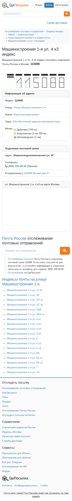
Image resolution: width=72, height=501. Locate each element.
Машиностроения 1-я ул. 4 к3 (24, 328)
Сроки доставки (57, 22)
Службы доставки (12, 440)
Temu (5, 397)
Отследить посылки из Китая (18, 415)
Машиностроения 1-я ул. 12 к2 (24, 290)
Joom (5, 406)
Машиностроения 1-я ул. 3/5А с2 (26, 314)
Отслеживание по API (14, 466)
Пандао (6, 401)
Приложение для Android (16, 457)
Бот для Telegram (12, 462)
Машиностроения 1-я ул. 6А (23, 353)
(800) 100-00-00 (17, 166)
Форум (38, 5)
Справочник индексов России (19, 427)
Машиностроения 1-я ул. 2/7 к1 (25, 299)
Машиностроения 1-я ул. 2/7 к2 (25, 304)
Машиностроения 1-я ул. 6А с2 (25, 362)
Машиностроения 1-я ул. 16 (23, 295)
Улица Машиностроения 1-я (29, 107)
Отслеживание (15, 272)
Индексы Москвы (11, 431)
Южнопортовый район (26, 114)
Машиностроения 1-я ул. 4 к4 (24, 333)
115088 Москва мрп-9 (36, 173)
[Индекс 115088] (35, 80)
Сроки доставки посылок (16, 436)
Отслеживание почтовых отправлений (24, 388)
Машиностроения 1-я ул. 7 (22, 367)
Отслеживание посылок (20, 259)
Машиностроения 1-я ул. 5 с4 (24, 348)
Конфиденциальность (26, 485)
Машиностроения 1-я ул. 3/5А (24, 309)
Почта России (14, 238)
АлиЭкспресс (9, 392)
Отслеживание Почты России (18, 410)
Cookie (44, 485)
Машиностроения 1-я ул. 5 (22, 338)
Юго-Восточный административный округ (36, 121)
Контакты (7, 485)
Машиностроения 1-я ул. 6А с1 (25, 357)
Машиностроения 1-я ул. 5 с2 (24, 343)
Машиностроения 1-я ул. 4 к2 (24, 323)
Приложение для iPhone (16, 453)
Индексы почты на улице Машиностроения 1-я (24, 281)
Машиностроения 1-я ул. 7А (23, 372)
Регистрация (61, 5)
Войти (49, 5)
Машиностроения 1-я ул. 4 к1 (24, 319)
